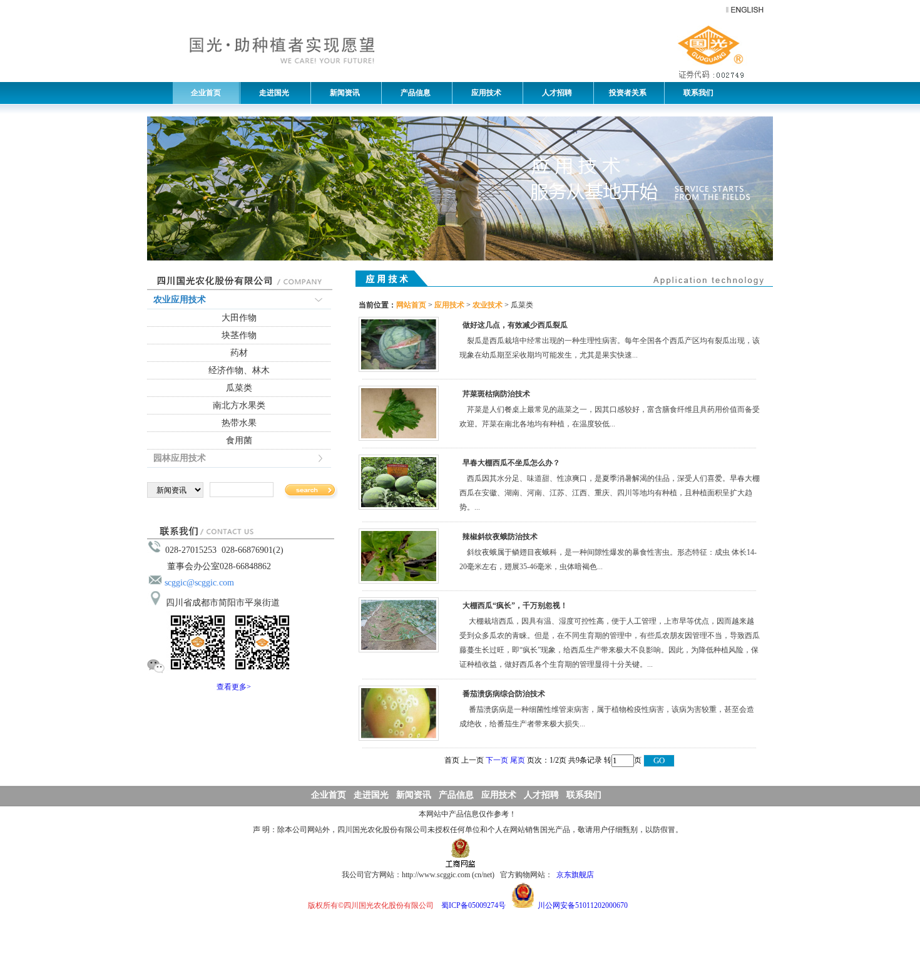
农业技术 (488, 305)
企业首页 (206, 92)
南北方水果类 (239, 405)
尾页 (517, 760)
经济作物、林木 (239, 370)
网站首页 (411, 305)
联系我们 (695, 92)
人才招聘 (554, 92)
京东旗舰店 (575, 874)
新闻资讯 (342, 92)
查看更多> (234, 686)
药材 (239, 353)
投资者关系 (627, 92)
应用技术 (483, 92)
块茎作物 (239, 335)
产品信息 (413, 92)
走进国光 (271, 92)
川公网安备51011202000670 (583, 905)
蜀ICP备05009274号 (473, 905)
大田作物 (239, 317)
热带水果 (239, 423)
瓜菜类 (239, 388)
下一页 (497, 760)
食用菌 (239, 440)
